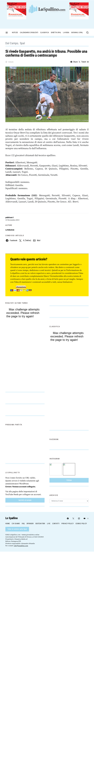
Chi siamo (16, 523)
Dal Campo (11, 43)
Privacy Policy (67, 523)
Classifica (44, 32)
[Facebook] (68, 518)
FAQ (23, 523)
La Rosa (66, 32)
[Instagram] (79, 518)
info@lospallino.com (21, 546)
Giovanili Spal (77, 32)
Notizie (15, 32)
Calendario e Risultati (29, 32)
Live (48, 523)
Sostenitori (40, 523)
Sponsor (30, 523)
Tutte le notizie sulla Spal (17, 529)
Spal (22, 43)
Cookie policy (81, 523)
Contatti (55, 523)
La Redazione (9, 230)
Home (7, 523)
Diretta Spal (56, 32)
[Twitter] (73, 518)
